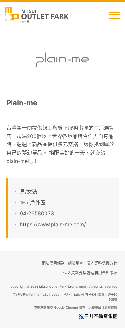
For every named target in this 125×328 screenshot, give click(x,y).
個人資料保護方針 (102, 263)
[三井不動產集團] (98, 317)
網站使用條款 (53, 263)
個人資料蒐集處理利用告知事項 (90, 272)
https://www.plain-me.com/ (53, 224)
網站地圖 (75, 263)
